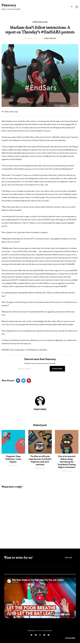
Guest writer (50, 38)
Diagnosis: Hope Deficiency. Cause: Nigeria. (13, 459)
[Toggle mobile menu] (76, 7)
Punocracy (9, 5)
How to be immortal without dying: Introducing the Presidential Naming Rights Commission (67, 462)
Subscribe (57, 369)
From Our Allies (40, 22)
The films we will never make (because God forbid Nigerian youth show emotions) (40, 460)
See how (68, 558)
